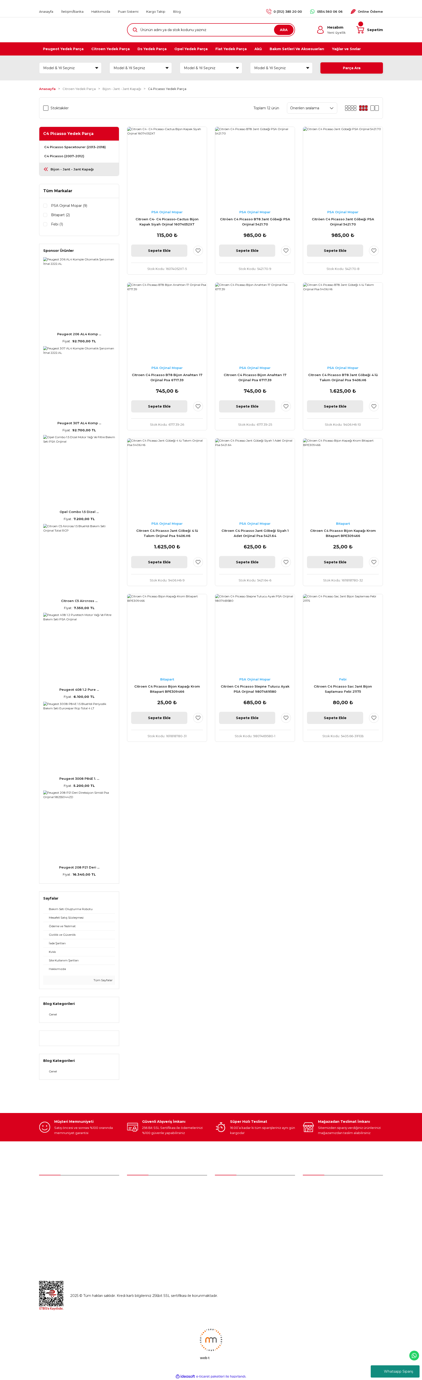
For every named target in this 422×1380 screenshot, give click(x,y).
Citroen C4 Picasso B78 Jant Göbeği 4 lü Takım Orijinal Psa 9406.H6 (343, 377)
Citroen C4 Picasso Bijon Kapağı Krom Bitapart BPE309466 (343, 533)
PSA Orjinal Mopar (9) (69, 205)
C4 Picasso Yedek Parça (167, 89)
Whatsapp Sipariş (398, 1371)
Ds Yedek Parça (229, 1216)
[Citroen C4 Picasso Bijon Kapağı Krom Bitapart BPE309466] (343, 478)
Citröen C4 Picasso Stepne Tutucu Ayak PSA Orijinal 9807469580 (255, 688)
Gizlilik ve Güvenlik (318, 1206)
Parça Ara (351, 68)
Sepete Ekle (159, 250)
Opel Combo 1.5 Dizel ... (79, 512)
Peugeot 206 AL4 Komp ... (79, 334)
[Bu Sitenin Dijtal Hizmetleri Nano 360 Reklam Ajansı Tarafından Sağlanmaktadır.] (211, 1343)
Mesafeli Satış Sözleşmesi (324, 1196)
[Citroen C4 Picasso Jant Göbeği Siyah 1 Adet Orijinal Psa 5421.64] (255, 478)
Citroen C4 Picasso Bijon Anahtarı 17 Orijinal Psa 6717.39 (255, 377)
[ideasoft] (185, 1376)
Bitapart (343, 523)
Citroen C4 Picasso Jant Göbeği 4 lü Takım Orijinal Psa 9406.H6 (167, 533)
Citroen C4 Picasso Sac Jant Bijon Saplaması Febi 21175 (343, 688)
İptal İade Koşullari (318, 1216)
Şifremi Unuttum (141, 1206)
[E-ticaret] (210, 1376)
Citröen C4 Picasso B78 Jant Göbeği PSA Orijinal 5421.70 (255, 221)
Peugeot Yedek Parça (234, 1196)
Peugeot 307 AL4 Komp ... (79, 423)
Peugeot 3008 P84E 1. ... (79, 778)
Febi (343, 679)
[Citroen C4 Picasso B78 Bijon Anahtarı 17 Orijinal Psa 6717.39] (167, 322)
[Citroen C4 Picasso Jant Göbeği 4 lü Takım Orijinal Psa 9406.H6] (167, 478)
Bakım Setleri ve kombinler (238, 1186)
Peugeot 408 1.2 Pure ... (79, 689)
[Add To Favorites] (198, 251)
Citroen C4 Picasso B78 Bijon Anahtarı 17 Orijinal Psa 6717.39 (167, 377)
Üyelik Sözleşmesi (318, 1186)
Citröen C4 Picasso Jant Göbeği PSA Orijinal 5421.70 (343, 221)
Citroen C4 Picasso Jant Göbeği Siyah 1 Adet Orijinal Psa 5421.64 (255, 533)
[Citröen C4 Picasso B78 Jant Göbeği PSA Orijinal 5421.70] (255, 167)
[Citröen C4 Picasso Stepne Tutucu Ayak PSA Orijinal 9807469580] (255, 634)
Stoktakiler (60, 108)
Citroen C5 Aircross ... (79, 601)
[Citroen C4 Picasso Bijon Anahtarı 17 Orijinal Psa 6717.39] (255, 322)
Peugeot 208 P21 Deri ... (79, 867)
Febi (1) (57, 224)
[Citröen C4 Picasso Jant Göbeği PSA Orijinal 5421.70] (343, 167)
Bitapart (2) (60, 215)
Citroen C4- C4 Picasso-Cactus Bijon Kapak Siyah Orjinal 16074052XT (167, 221)
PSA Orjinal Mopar (167, 212)
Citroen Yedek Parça (232, 1206)
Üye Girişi (135, 1196)
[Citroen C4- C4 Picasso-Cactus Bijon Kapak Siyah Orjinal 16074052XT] (167, 167)
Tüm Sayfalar (103, 980)
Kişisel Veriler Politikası (321, 1227)
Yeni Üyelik (136, 1186)
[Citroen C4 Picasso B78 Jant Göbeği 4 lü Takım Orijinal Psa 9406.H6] (343, 322)
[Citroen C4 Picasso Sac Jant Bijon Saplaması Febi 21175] (343, 634)
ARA (284, 30)
